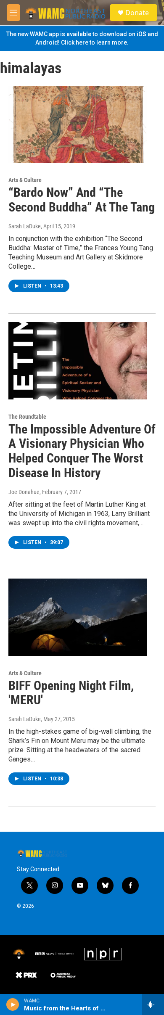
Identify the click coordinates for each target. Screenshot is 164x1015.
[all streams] (153, 1004)
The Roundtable (27, 416)
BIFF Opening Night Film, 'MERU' (71, 693)
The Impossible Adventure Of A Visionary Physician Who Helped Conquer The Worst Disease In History (82, 451)
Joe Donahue (24, 492)
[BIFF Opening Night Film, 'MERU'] (77, 617)
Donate (137, 12)
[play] (13, 1004)
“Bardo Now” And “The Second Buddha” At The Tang (81, 199)
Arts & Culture (25, 180)
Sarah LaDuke (24, 226)
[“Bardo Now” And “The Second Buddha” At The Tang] (77, 124)
